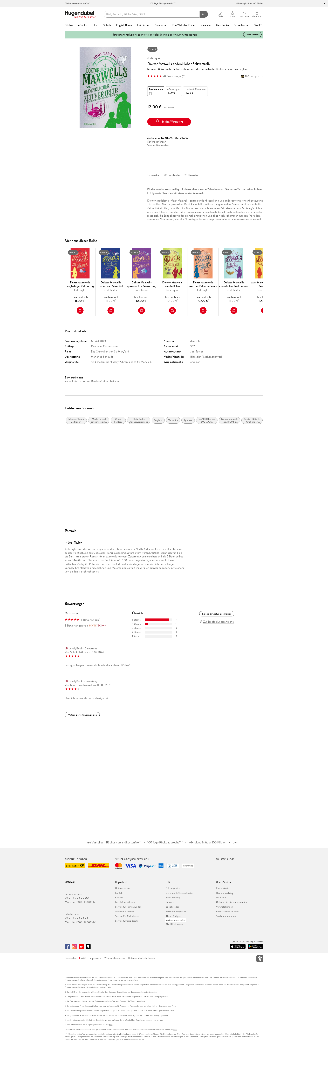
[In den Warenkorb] (80, 310)
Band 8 (152, 49)
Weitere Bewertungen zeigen (82, 714)
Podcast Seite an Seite (227, 911)
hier (110, 1024)
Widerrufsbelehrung (114, 958)
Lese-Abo (221, 897)
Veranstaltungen (224, 906)
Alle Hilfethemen (174, 924)
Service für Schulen (124, 911)
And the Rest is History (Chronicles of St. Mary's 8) (121, 362)
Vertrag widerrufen (175, 920)
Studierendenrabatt (226, 916)
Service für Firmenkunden (128, 906)
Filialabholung (173, 897)
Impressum (95, 958)
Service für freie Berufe (126, 920)
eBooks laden (173, 906)
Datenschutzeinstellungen (141, 958)
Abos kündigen (173, 916)
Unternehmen (122, 888)
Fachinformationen (125, 902)
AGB (83, 958)
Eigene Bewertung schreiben (216, 613)
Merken (155, 175)
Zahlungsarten (173, 888)
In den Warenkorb (172, 121)
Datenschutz (71, 958)
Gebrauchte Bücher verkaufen (231, 902)
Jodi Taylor (154, 58)
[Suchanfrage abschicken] (204, 14)
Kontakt (119, 893)
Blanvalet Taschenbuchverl (206, 356)
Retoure (170, 902)
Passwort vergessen (176, 911)
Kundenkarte (222, 888)
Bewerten (193, 175)
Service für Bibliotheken (127, 916)
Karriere (119, 897)
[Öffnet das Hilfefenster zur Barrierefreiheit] (259, 959)
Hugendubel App (225, 893)
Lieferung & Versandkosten (179, 893)
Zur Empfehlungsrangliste (218, 621)
